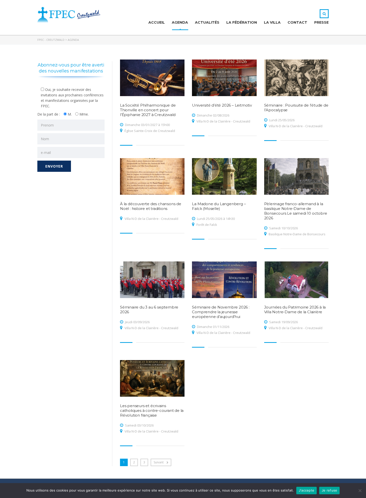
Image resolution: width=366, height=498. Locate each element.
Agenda (180, 22)
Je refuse (329, 490)
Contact (297, 22)
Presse (321, 22)
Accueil (156, 22)
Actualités (207, 22)
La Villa (272, 22)
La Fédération (241, 22)
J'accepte (306, 490)
